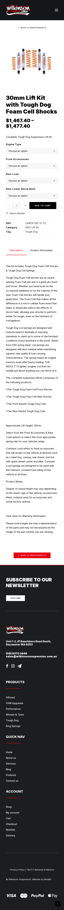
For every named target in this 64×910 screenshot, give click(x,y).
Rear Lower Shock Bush (20, 188)
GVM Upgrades (14, 703)
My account (12, 812)
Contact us (12, 780)
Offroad (10, 697)
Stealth (47, 879)
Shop (9, 806)
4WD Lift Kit (32, 227)
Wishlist (10, 829)
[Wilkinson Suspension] (18, 10)
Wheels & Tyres (15, 714)
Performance (13, 708)
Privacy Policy (17, 869)
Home (9, 752)
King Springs (13, 726)
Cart (8, 818)
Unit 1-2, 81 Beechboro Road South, (28, 641)
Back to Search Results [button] (33, 28)
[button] (56, 10)
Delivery (10, 835)
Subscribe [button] (15, 598)
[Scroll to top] (57, 903)
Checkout (11, 824)
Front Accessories (17, 159)
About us (11, 757)
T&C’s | (30, 869)
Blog (8, 769)
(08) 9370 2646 (16, 653)
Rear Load (12, 174)
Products (11, 775)
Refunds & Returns (44, 869)
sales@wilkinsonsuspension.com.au (31, 656)
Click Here (12, 516)
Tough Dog (31, 231)
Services (11, 763)
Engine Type (13, 144)
